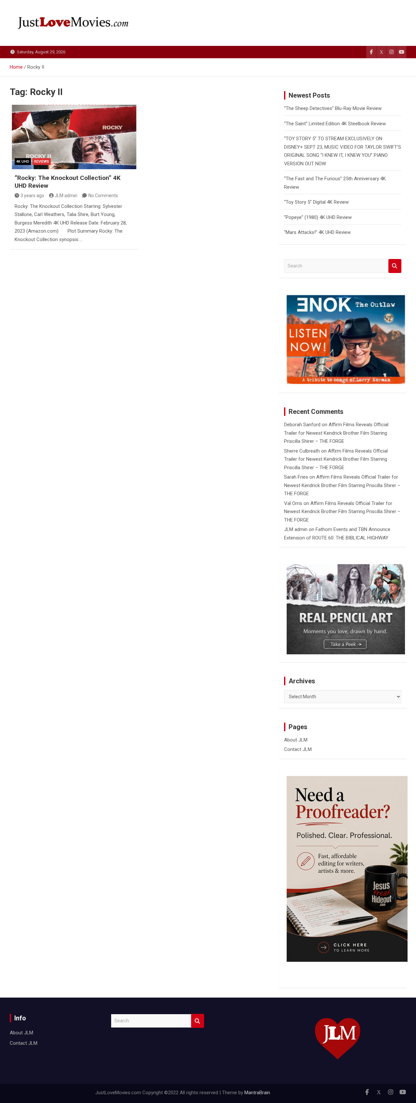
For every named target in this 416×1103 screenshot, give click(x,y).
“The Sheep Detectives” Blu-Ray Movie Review (333, 108)
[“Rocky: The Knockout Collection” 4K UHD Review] (74, 137)
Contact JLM (298, 749)
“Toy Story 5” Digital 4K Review (316, 202)
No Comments (103, 195)
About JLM (295, 740)
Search (394, 266)
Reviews (41, 161)
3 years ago (32, 195)
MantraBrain (257, 1093)
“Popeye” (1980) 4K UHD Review (318, 217)
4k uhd (22, 161)
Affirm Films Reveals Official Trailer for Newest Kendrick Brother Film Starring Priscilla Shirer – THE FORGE (336, 433)
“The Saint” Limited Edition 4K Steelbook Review (335, 124)
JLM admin (66, 195)
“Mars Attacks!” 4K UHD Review (317, 232)
